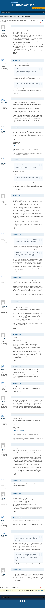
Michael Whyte (5, 306)
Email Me (14, 151)
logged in (9, 590)
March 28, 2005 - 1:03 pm (17, 195)
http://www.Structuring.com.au (19, 150)
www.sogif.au (31, 605)
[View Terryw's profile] (3, 128)
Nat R (2, 281)
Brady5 (3, 339)
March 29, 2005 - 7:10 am (17, 383)
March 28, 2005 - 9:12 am (17, 159)
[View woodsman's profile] (3, 99)
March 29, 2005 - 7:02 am (17, 334)
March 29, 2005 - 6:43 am (17, 301)
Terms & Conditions (31, 603)
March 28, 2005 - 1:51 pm (17, 234)
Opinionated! (8, 20)
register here (40, 590)
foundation (4, 64)
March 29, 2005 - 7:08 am (17, 366)
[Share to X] (22, 601)
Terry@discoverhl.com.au (18, 145)
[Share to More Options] (25, 601)
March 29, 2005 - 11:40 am (17, 517)
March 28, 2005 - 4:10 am (17, 127)
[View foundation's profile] (3, 60)
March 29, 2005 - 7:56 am (17, 480)
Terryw (3, 131)
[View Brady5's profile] (3, 335)
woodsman (4, 102)
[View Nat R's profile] (3, 277)
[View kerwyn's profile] (3, 26)
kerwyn (3, 30)
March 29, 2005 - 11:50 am (17, 531)
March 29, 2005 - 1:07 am (17, 277)
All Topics (2, 20)
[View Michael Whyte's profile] (3, 302)
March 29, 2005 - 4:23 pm (17, 569)
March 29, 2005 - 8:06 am (17, 493)
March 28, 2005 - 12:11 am (17, 60)
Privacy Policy (37, 603)
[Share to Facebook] (20, 601)
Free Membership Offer (38, 8)
